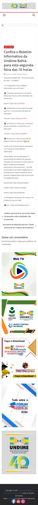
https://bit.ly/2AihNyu (17, 103)
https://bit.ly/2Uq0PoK (19, 134)
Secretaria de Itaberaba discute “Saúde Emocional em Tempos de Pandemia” (18, 226)
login (20, 241)
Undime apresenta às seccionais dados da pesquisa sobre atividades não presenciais (19, 216)
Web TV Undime (9, 47)
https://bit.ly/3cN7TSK (19, 118)
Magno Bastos (23, 74)
